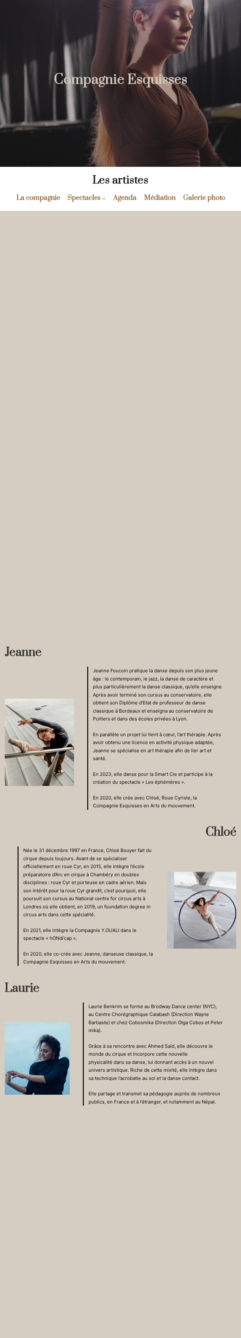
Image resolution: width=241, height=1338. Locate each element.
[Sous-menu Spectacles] (104, 198)
